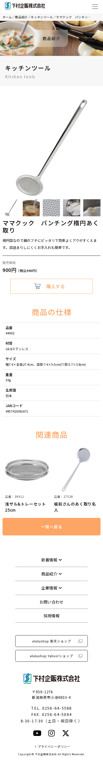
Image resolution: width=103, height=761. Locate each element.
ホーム (7, 17)
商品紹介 (21, 17)
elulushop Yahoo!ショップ (51, 655)
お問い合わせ (52, 602)
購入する (55, 286)
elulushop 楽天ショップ (51, 641)
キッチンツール (42, 17)
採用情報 (52, 616)
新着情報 (49, 560)
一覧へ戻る (51, 527)
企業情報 (49, 588)
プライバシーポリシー (54, 746)
